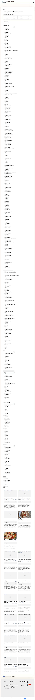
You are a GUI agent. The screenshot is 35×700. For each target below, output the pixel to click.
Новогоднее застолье (9, 353)
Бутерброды (8, 280)
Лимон (7, 118)
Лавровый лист (8, 116)
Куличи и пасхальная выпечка (10, 304)
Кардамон (7, 75)
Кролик (7, 100)
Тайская (7, 466)
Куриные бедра (8, 109)
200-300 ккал (8, 419)
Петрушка (7, 169)
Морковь (7, 141)
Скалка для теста (8, 384)
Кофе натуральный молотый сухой (11, 93)
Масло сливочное (8, 136)
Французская (8, 472)
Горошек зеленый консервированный (12, 50)
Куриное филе (8, 108)
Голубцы (7, 286)
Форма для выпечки (9, 391)
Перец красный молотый (10, 165)
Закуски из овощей (9, 297)
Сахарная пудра (8, 191)
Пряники (7, 325)
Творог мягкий (8, 237)
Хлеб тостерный (8, 252)
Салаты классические (9, 330)
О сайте (6, 683)
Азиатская (7, 448)
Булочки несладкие (9, 279)
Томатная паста (8, 241)
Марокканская (8, 462)
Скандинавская (8, 465)
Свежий (7, 435)
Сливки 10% (7, 202)
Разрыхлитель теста (9, 177)
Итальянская (8, 458)
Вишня (7, 43)
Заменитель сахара (9, 58)
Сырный (7, 434)
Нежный (7, 438)
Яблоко (7, 266)
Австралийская (8, 447)
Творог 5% (7, 234)
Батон (7, 37)
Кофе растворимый (9, 94)
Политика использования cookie (13, 689)
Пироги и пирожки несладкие (10, 318)
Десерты (7, 289)
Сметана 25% (8, 209)
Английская (7, 451)
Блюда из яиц (8, 276)
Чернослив (7, 259)
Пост (6, 357)
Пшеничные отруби (9, 176)
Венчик (7, 386)
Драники (7, 293)
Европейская (8, 457)
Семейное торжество (9, 367)
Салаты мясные (8, 332)
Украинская (7, 469)
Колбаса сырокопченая (9, 87)
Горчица (7, 51)
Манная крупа (8, 127)
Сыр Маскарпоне (8, 226)
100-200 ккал (8, 418)
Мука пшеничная (8, 144)
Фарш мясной (8, 251)
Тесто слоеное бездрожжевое (10, 238)
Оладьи (7, 312)
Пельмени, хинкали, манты (10, 315)
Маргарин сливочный (9, 129)
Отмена (4, 487)
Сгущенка (7, 197)
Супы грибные (8, 337)
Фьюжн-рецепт (8, 473)
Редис (7, 179)
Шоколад (7, 263)
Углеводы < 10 (8, 422)
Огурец (7, 155)
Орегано (7, 161)
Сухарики (7, 222)
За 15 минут (7, 360)
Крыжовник (7, 101)
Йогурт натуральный (9, 64)
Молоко (7, 406)
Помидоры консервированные (10, 172)
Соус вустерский (8, 216)
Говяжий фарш (8, 46)
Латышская (7, 461)
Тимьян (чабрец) (8, 240)
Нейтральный (8, 442)
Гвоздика (7, 44)
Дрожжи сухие (8, 57)
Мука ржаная (8, 145)
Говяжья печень (8, 47)
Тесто (7, 344)
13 (10, 676)
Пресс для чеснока (9, 400)
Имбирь (7, 62)
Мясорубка (7, 398)
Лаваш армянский (8, 115)
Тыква (7, 244)
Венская (7, 454)
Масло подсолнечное (9, 134)
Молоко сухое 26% (9, 140)
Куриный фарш (8, 111)
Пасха (7, 363)
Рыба (6, 326)
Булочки (7, 278)
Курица (7, 112)
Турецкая (7, 468)
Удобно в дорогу (8, 364)
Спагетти (7, 219)
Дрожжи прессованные (9, 55)
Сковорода (7, 382)
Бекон (7, 39)
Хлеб (6, 347)
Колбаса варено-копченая (10, 86)
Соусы (7, 336)
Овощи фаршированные (9, 311)
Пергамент (7, 394)
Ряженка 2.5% (8, 183)
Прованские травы (9, 173)
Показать (5, 486)
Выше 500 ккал (8, 425)
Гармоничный (8, 439)
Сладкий (7, 432)
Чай (6, 348)
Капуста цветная (8, 73)
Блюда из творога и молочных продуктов (12, 275)
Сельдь (7, 198)
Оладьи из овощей (9, 314)
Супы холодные (8, 343)
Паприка (7, 162)
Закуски (7, 294)
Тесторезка (7, 397)
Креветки (7, 98)
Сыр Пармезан (8, 227)
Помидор (7, 170)
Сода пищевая (8, 212)
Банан (7, 36)
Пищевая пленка (8, 393)
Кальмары (7, 68)
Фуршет (7, 368)
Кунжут (7, 104)
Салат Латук (8, 184)
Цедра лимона (8, 256)
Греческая (7, 455)
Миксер (7, 379)
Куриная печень (8, 107)
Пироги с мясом (8, 319)
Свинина (7, 194)
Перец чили (7, 166)
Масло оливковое (8, 133)
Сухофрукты (8, 223)
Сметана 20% (8, 208)
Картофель (7, 76)
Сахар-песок (8, 190)
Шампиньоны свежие (9, 262)
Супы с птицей (8, 340)
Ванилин (7, 40)
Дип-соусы (7, 290)
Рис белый (7, 180)
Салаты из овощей (9, 329)
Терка (6, 387)
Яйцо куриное (8, 267)
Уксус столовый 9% (9, 248)
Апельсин (7, 32)
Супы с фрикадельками (9, 341)
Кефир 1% (7, 79)
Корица (7, 91)
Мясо (4, 9)
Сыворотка (7, 224)
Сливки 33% (7, 205)
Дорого (7, 484)
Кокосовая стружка (9, 83)
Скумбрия (7, 201)
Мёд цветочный (8, 151)
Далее (13, 676)
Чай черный (7, 258)
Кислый (7, 431)
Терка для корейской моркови (10, 383)
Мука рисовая (8, 147)
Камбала (7, 69)
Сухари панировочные (9, 220)
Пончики (7, 323)
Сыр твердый (8, 231)
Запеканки (7, 301)
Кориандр (7, 90)
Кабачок (7, 65)
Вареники (7, 282)
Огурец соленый (8, 158)
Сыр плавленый (8, 230)
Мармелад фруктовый (9, 130)
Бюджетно (7, 481)
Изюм (7, 61)
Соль (6, 213)
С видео (7, 478)
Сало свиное (8, 186)
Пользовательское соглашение (13, 684)
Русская (7, 464)
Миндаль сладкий (8, 137)
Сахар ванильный (8, 187)
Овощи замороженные (9, 152)
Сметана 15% (8, 206)
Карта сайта (7, 688)
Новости (22, 685)
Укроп (7, 245)
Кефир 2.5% (7, 80)
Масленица (7, 356)
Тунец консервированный (10, 242)
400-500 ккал (8, 423)
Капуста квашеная (9, 72)
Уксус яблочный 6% (9, 249)
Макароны (7, 126)
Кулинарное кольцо (9, 376)
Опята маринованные (9, 159)
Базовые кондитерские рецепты (11, 272)
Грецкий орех (8, 53)
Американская (8, 450)
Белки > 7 (7, 426)
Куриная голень (8, 105)
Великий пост (8, 283)
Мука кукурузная (8, 143)
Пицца (7, 322)
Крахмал (7, 97)
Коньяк (7, 89)
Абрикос (7, 28)
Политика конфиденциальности (13, 687)
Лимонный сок (8, 119)
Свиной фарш (8, 195)
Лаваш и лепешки (8, 305)
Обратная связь (6, 686)
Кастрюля (7, 390)
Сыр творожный (8, 233)
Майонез (7, 123)
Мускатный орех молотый (10, 148)
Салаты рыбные (8, 333)
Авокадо (7, 29)
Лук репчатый (8, 122)
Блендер (7, 373)
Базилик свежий (8, 33)
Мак (6, 125)
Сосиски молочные (9, 215)
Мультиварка (8, 380)
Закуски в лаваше (8, 296)
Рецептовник (10, 1)
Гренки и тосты (8, 287)
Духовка (7, 375)
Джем (7, 54)
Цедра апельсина (8, 255)
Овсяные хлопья (8, 154)
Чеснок (7, 260)
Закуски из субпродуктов (10, 300)
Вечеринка (7, 361)
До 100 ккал (7, 416)
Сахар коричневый (9, 188)
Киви (6, 82)
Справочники (23, 683)
